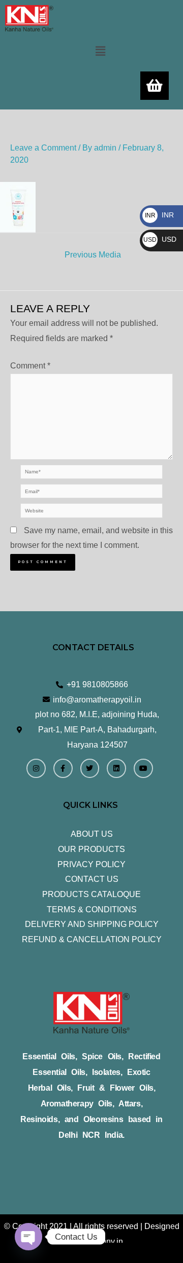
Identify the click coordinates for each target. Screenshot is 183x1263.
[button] (100, 51)
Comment (30, 365)
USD (159, 239)
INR (159, 215)
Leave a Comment (43, 147)
